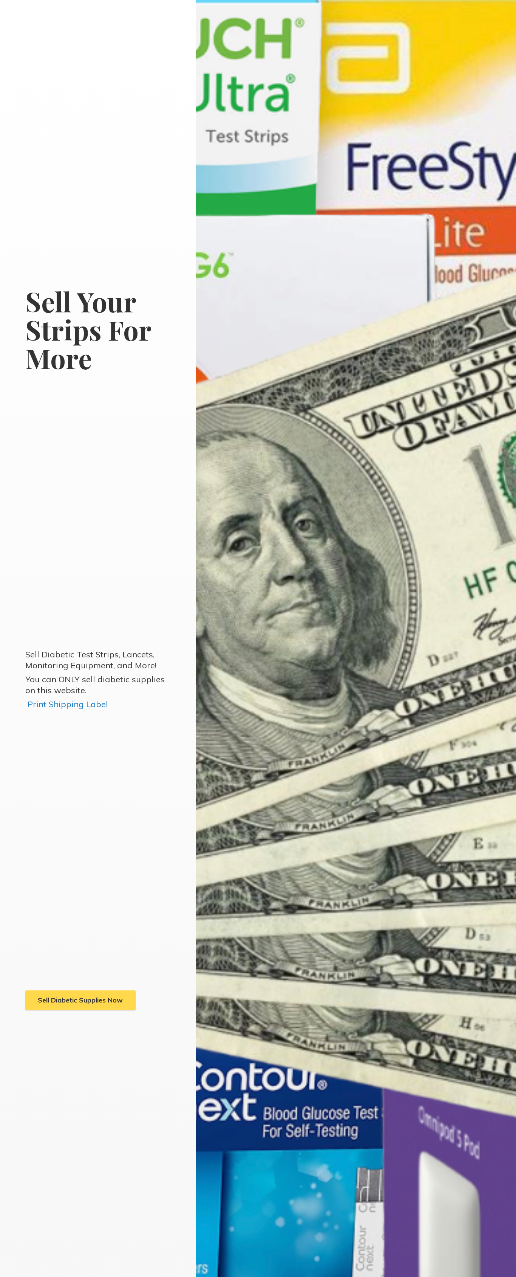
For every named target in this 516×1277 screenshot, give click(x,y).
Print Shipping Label (68, 704)
